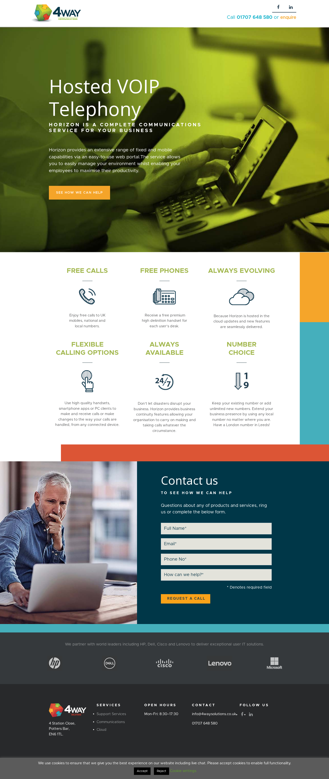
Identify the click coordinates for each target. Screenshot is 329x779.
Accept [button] (142, 771)
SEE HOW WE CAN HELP (79, 192)
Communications (111, 722)
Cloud (101, 730)
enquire (288, 17)
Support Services (111, 714)
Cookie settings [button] (183, 771)
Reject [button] (161, 771)
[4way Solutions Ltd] (56, 13)
